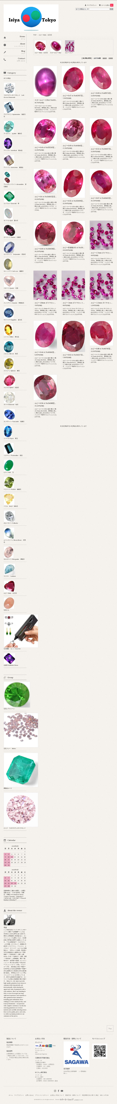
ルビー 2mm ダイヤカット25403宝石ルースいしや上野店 (85, 303)
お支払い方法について (57, 1095)
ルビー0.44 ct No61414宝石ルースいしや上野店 (53, 352)
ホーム (11, 1095)
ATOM (106, 1095)
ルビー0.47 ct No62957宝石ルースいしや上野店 (81, 96)
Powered (57, 1099)
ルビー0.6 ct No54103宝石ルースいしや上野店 (53, 197)
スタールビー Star (55, 53)
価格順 (105, 58)
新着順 (111, 58)
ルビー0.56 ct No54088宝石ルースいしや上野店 (53, 403)
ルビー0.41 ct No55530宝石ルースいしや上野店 (53, 147)
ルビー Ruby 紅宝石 (45, 35)
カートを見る (106, 5)
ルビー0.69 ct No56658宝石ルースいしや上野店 (53, 249)
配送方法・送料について (73, 1095)
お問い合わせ (29, 1095)
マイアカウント (92, 5)
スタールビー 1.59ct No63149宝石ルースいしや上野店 (55, 100)
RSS (101, 1095)
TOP (34, 35)
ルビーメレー (69, 53)
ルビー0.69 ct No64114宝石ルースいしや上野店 (81, 146)
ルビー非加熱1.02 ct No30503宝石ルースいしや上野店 (84, 247)
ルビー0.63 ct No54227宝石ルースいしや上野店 (81, 355)
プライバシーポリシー (42, 1095)
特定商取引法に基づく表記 (90, 1095)
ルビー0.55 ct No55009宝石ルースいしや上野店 (81, 201)
